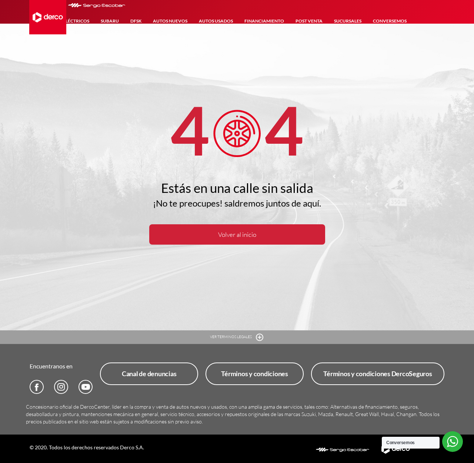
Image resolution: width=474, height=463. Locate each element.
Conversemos (390, 21)
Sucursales (347, 21)
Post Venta (309, 21)
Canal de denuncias (149, 374)
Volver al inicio (237, 234)
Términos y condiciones (254, 374)
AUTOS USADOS (216, 21)
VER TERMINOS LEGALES (231, 336)
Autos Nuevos (170, 21)
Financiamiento (264, 21)
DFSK (135, 21)
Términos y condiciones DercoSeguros (377, 374)
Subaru (110, 21)
